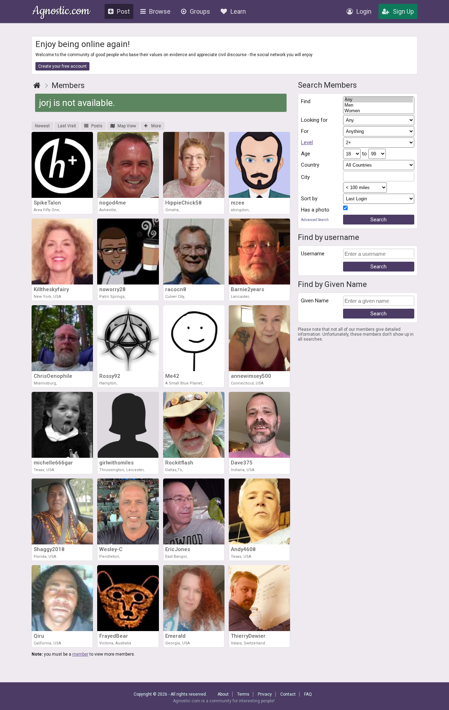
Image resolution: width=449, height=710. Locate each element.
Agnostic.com (61, 11)
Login (363, 11)
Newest (42, 125)
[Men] (378, 105)
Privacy (265, 694)
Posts (96, 125)
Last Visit (67, 125)
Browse (159, 11)
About (223, 694)
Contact (288, 694)
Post (123, 11)
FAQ (308, 694)
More (155, 125)
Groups (200, 11)
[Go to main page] (37, 85)
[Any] (378, 99)
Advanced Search (315, 220)
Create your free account (62, 66)
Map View (127, 125)
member (80, 654)
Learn (238, 11)
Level (307, 142)
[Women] (378, 111)
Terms (243, 694)
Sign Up (403, 11)
